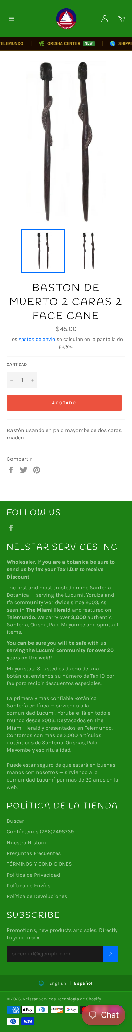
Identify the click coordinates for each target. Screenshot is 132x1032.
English (57, 983)
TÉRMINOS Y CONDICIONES (39, 864)
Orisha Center (62, 43)
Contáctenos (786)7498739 (40, 831)
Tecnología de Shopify (79, 998)
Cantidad (17, 364)
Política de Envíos (28, 885)
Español (83, 983)
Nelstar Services (39, 998)
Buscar (15, 821)
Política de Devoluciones (37, 896)
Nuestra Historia (27, 842)
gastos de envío (37, 339)
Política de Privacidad (33, 875)
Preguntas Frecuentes (34, 853)
